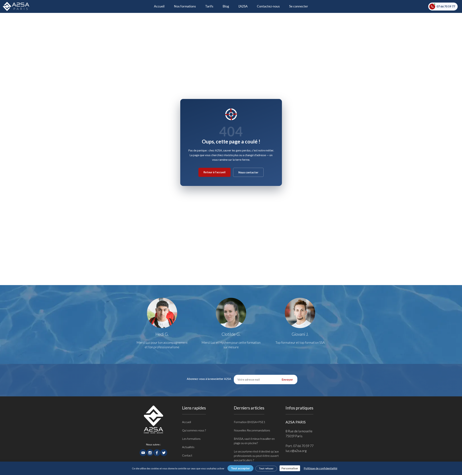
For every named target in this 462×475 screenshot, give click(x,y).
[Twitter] (163, 452)
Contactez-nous (268, 6)
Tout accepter (240, 468)
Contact (187, 455)
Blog (226, 6)
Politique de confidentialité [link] (320, 468)
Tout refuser (266, 468)
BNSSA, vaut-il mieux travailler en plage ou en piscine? (254, 441)
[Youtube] (143, 452)
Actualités (188, 447)
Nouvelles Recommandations (252, 430)
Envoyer (287, 379)
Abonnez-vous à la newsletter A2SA (209, 378)
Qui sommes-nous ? (194, 430)
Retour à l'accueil (214, 172)
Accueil (161, 6)
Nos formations (185, 6)
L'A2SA (243, 6)
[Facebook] (156, 452)
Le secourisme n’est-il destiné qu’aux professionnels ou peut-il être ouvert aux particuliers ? (256, 456)
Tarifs (209, 6)
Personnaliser (289, 468)
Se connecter (298, 6)
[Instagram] (149, 452)
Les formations (191, 438)
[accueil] (153, 423)
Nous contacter (248, 172)
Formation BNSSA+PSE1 (249, 422)
